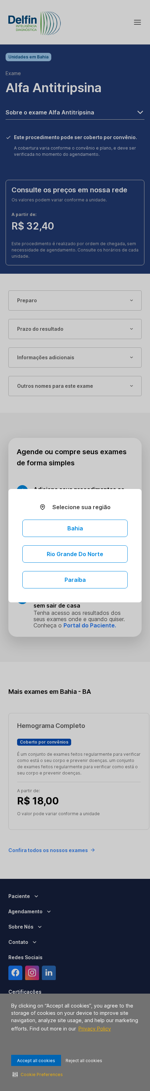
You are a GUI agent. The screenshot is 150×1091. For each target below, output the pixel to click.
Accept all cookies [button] (36, 1060)
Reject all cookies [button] (84, 1060)
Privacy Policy (94, 1029)
